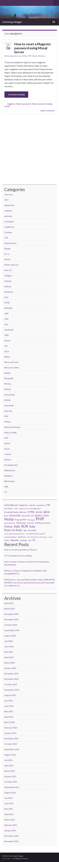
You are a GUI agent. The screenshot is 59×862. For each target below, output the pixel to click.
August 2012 (10, 755)
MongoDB (8, 378)
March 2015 (9, 608)
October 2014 (10, 625)
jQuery (7, 340)
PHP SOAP (30, 523)
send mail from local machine (14, 534)
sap (25, 530)
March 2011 (9, 819)
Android (7, 210)
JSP (6, 346)
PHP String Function (43, 523)
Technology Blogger (12, 22)
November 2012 (11, 738)
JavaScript (8, 329)
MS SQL (7, 384)
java (47, 511)
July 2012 (8, 760)
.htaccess (8, 194)
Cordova (8, 232)
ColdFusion (9, 227)
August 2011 (10, 792)
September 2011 (11, 787)
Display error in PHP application (30, 508)
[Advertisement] (29, 149)
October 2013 (10, 684)
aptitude (8, 216)
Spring (7, 443)
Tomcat (7, 454)
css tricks (8, 508)
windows (23, 540)
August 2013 (10, 695)
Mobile (7, 373)
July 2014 (8, 641)
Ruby (32, 526)
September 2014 (11, 630)
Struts (7, 449)
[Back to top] (52, 845)
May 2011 (8, 809)
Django (7, 248)
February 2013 (10, 727)
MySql (8, 519)
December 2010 (11, 836)
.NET (6, 200)
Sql (28, 537)
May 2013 (8, 711)
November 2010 (11, 841)
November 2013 (11, 679)
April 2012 (8, 765)
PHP (29, 56)
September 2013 (11, 690)
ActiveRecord (11, 505)
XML (6, 486)
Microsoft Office (11, 367)
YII (5, 492)
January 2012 (10, 776)
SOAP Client (22, 537)
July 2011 (8, 798)
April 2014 (8, 657)
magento (11, 104)
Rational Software (12, 427)
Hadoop (7, 286)
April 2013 (8, 717)
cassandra (40, 505)
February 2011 (10, 825)
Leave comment (47, 110)
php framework (9, 523)
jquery (38, 515)
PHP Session (21, 523)
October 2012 (10, 744)
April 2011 (8, 814)
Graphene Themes (21, 858)
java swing (25, 516)
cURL (16, 508)
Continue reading (16, 94)
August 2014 (10, 635)
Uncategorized (10, 465)
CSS (6, 238)
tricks (6, 540)
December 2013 (11, 673)
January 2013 (10, 733)
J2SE (6, 319)
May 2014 (8, 652)
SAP (6, 438)
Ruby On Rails (10, 432)
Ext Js (7, 254)
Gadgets (8, 275)
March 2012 (9, 771)
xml (29, 540)
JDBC (6, 335)
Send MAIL (32, 530)
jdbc (32, 516)
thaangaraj (11, 56)
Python (7, 421)
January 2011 (10, 830)
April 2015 (8, 603)
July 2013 (8, 700)
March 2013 (9, 722)
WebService (9, 470)
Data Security (10, 243)
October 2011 (10, 782)
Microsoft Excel (11, 362)
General (7, 281)
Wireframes (9, 481)
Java (6, 324)
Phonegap (31, 520)
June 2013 (9, 706)
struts (50, 537)
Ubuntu (35, 56)
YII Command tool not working (18, 555)
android (32, 505)
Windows (42, 56)
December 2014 (11, 614)
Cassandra (9, 221)
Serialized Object (10, 537)
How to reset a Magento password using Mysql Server (32, 48)
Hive (6, 297)
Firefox (7, 259)
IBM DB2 (8, 308)
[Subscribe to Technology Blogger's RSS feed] (3, 2)
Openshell (9, 405)
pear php (8, 411)
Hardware (8, 292)
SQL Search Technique (39, 537)
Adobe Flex (9, 205)
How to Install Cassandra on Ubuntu (20, 549)
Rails (17, 526)
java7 (6, 516)
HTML (7, 302)
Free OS (8, 270)
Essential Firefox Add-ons (15, 512)
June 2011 (9, 803)
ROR (24, 526)
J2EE (6, 313)
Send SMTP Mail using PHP (35, 534)
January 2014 (10, 668)
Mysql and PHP (20, 520)
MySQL (24, 56)
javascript (15, 515)
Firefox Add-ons (11, 265)
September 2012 (11, 749)
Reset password (23, 104)
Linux (19, 56)
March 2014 (9, 663)
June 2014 (9, 646)
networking (9, 394)
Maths (7, 357)
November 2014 (11, 619)
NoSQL (7, 400)
